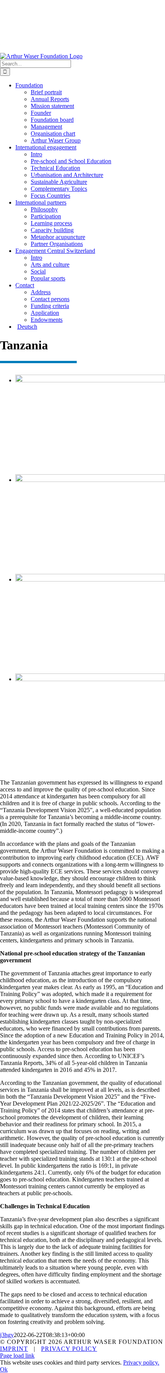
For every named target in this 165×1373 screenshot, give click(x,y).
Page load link (17, 1355)
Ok (4, 1369)
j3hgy (7, 1335)
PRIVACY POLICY (69, 1348)
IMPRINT (14, 1348)
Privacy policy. (141, 1362)
